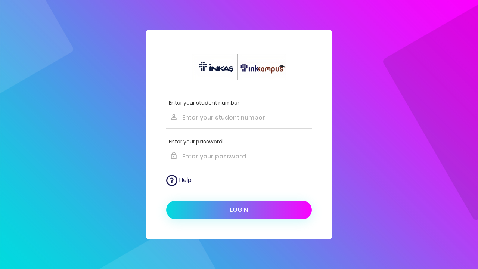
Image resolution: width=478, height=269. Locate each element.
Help (185, 180)
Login (239, 209)
